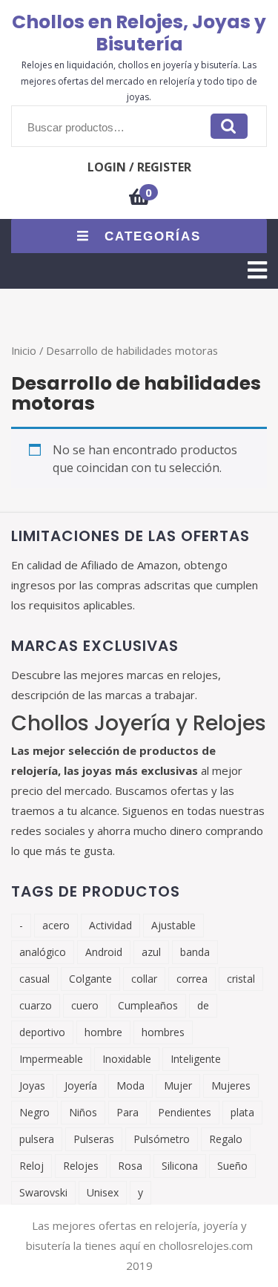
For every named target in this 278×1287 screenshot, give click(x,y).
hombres (163, 1032)
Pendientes (184, 1112)
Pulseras (93, 1139)
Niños (83, 1112)
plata (242, 1112)
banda (195, 952)
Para (127, 1112)
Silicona (180, 1166)
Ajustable (173, 925)
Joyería (80, 1085)
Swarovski (43, 1192)
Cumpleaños (148, 1005)
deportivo (42, 1032)
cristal (241, 979)
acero (56, 925)
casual (34, 979)
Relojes (81, 1166)
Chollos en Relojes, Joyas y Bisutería (139, 33)
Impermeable (51, 1059)
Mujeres (231, 1085)
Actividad (110, 925)
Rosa (130, 1166)
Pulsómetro (161, 1139)
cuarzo (35, 1005)
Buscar (229, 126)
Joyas (32, 1085)
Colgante (90, 979)
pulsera (36, 1139)
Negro (34, 1112)
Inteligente (196, 1059)
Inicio (23, 350)
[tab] (257, 270)
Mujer (178, 1085)
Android (103, 952)
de (203, 1005)
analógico (42, 952)
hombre (103, 1032)
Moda (130, 1085)
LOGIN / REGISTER (139, 167)
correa (192, 979)
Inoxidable (126, 1059)
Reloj (31, 1166)
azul (151, 952)
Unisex (103, 1192)
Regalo (225, 1139)
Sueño (232, 1166)
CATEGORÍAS (153, 236)
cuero (85, 1005)
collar (144, 979)
